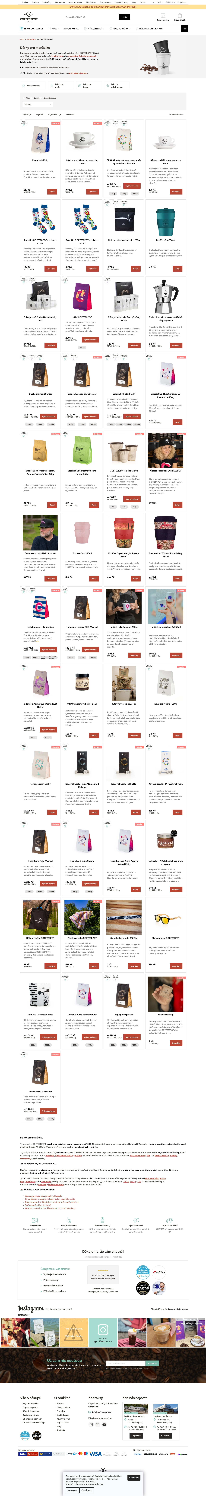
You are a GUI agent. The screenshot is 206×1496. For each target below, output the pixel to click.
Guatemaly (46, 1181)
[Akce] (82, 994)
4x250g (36, 657)
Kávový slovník (63, 1418)
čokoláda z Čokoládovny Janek (82, 56)
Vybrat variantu (132, 186)
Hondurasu (30, 1181)
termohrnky (25, 1158)
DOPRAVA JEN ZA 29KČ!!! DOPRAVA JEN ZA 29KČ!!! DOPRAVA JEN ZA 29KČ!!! (103, 7)
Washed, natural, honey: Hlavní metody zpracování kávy (50, 1208)
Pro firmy (35, 2)
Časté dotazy (63, 1415)
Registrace (181, 2)
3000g (134, 194)
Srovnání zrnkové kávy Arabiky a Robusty (43, 1196)
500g (40, 424)
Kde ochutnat (91, 2)
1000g (123, 194)
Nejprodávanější (54, 114)
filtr (148, 1155)
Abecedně (70, 114)
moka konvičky (162, 1155)
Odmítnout (86, 1490)
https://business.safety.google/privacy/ (84, 1484)
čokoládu (50, 1155)
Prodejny (61, 1411)
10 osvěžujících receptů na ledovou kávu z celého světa (50, 1199)
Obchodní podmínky (32, 1418)
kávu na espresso (138, 1155)
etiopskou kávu (152, 1178)
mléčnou (42, 1184)
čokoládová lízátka (64, 1155)
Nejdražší (39, 114)
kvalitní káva (57, 56)
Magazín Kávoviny (121, 2)
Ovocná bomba (49, 98)
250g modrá (43, 657)
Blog (134, 2)
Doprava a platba (75, 2)
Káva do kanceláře (31, 1411)
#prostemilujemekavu (178, 1309)
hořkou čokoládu (56, 1184)
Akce (28, 98)
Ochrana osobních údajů (34, 1422)
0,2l (123, 507)
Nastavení (72, 1490)
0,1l (113, 507)
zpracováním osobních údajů (137, 1368)
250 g (126, 1181)
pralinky (78, 1155)
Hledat (124, 17)
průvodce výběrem (78, 73)
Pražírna (25, 2)
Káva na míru (60, 2)
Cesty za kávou (105, 2)
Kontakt (142, 2)
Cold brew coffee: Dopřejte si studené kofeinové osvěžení (51, 1202)
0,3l (134, 507)
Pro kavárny (47, 2)
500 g (133, 1181)
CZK (159, 2)
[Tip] (124, 296)
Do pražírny (136, 1436)
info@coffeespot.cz (101, 1412)
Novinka (37, 98)
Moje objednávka (30, 1403)
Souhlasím (134, 1477)
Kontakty (61, 1430)
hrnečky (173, 1155)
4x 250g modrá (52, 657)
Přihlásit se (152, 1363)
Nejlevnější (27, 114)
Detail (52, 192)
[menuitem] (31, 28)
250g (113, 194)
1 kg (139, 1181)
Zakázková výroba (31, 1415)
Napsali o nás (63, 1422)
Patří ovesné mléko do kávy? (38, 1205)
